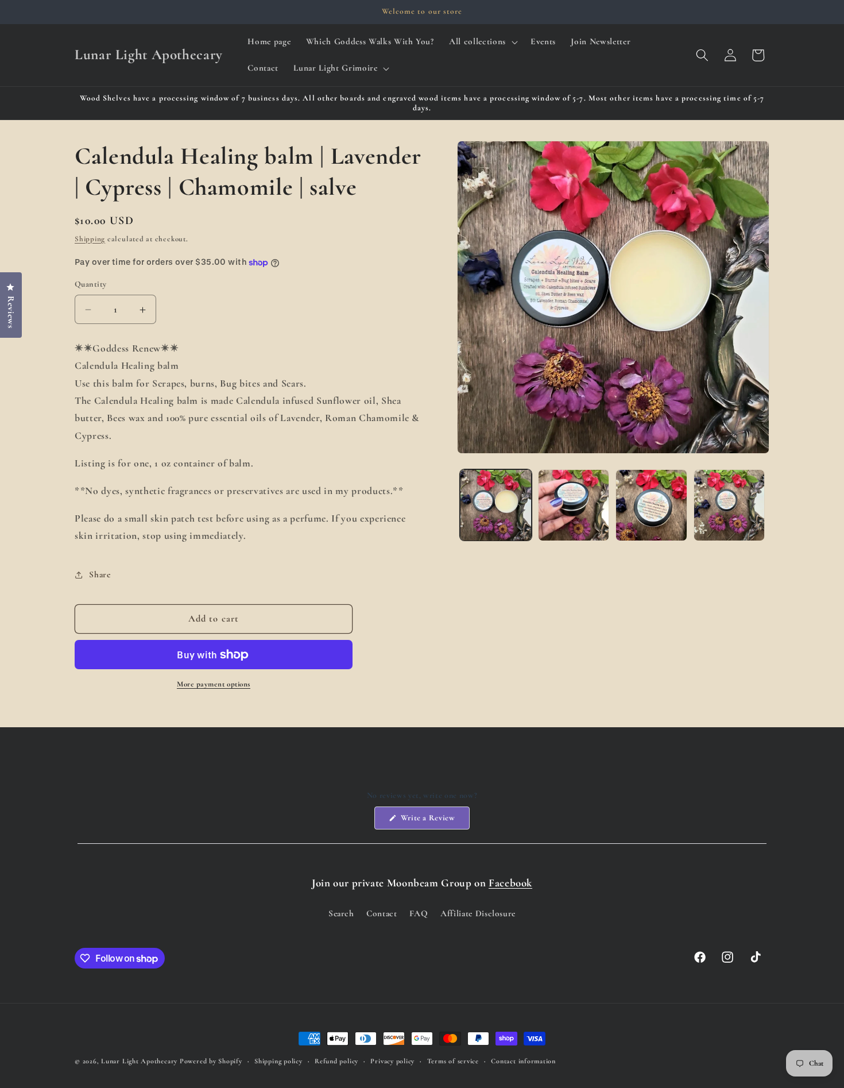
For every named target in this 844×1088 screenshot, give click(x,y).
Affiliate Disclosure (478, 913)
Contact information (523, 1061)
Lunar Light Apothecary (139, 1061)
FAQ (418, 913)
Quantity (91, 285)
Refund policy (336, 1061)
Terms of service (453, 1061)
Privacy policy (392, 1061)
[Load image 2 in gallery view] (574, 505)
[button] (482, 42)
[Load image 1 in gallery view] (496, 505)
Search (341, 913)
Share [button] (99, 574)
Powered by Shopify (211, 1061)
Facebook (510, 883)
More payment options (213, 684)
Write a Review (434, 820)
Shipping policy (278, 1061)
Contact (381, 913)
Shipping (90, 239)
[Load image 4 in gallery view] (729, 505)
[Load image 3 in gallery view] (651, 505)
